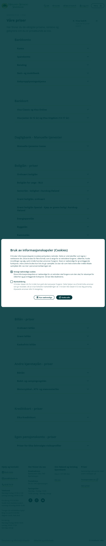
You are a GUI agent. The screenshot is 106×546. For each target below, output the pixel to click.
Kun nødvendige (45, 297)
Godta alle (66, 297)
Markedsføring (19, 282)
